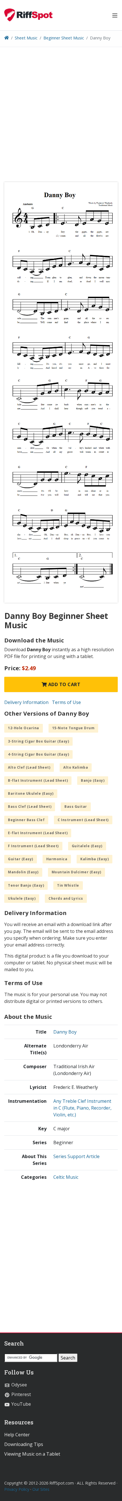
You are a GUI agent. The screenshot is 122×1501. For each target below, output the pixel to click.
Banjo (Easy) (92, 780)
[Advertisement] (61, 117)
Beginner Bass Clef (26, 819)
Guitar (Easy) (20, 859)
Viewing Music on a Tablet (32, 1454)
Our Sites (40, 1489)
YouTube (20, 1404)
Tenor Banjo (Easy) (26, 885)
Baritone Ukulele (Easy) (31, 793)
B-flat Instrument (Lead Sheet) (38, 780)
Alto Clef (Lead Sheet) (29, 767)
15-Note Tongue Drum (73, 728)
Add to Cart (63, 684)
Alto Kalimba (75, 767)
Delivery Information (26, 702)
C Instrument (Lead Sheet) (83, 819)
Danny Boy (65, 1032)
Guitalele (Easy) (87, 846)
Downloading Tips (23, 1444)
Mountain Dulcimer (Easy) (76, 872)
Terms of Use (66, 702)
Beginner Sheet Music (63, 38)
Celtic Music (65, 1177)
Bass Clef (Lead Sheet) (29, 806)
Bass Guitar (75, 806)
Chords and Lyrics (66, 898)
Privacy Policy (16, 1489)
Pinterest (20, 1394)
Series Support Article (76, 1156)
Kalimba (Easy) (94, 859)
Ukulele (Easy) (21, 898)
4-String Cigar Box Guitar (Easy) (38, 754)
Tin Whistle (68, 885)
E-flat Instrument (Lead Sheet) (38, 832)
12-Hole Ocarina (23, 728)
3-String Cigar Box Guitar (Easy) (38, 741)
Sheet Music (26, 38)
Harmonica (57, 859)
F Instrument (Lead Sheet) (33, 846)
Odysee (18, 1385)
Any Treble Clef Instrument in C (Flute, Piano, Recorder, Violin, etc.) (82, 1108)
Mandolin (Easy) (23, 872)
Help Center (17, 1435)
